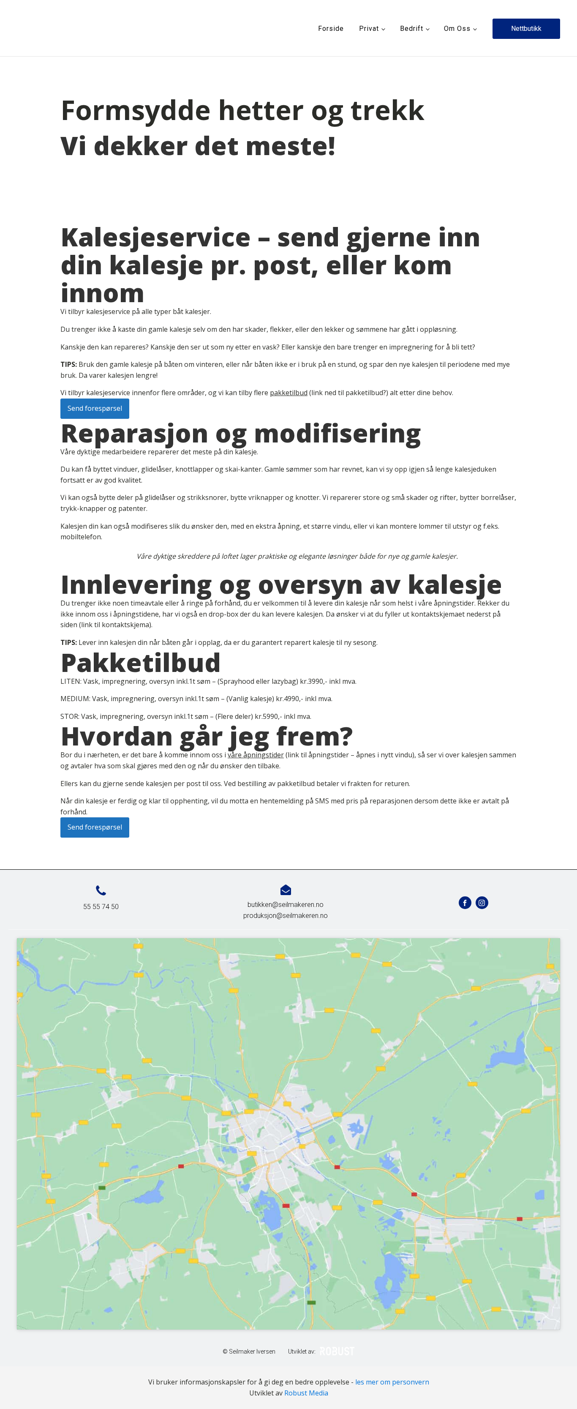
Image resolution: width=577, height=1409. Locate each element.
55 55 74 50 (101, 907)
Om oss (457, 29)
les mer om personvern (392, 1382)
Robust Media (306, 1393)
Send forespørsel (95, 408)
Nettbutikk (526, 29)
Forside (331, 29)
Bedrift (411, 29)
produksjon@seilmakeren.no (285, 916)
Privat (369, 29)
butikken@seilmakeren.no (286, 905)
